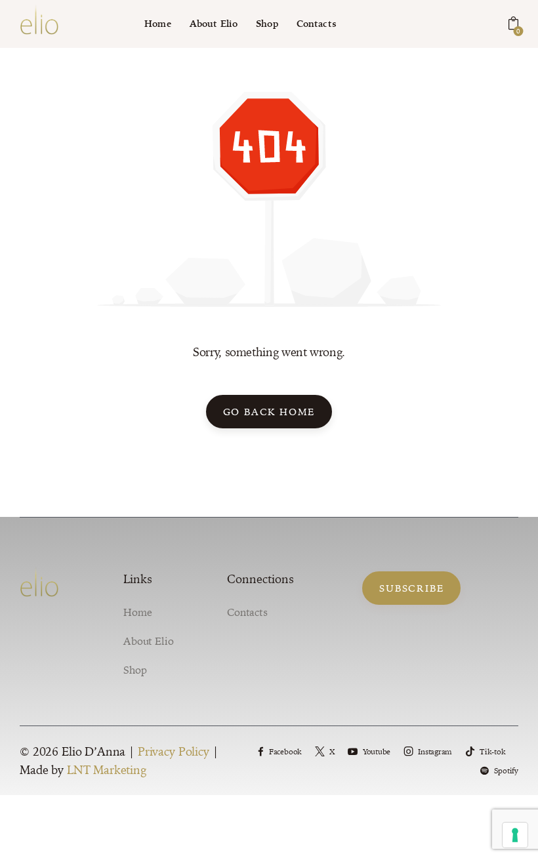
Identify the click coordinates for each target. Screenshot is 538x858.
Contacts (247, 612)
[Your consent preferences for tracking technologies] (515, 835)
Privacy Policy (173, 751)
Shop (134, 669)
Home (137, 612)
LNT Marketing (106, 769)
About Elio (148, 640)
